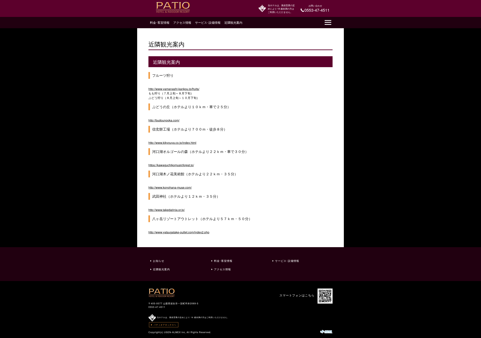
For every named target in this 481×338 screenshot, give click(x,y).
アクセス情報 (182, 22)
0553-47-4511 (156, 306)
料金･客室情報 (159, 22)
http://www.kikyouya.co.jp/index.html (172, 143)
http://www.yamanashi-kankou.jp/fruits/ (173, 89)
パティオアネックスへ (165, 324)
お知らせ (158, 261)
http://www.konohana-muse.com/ (170, 187)
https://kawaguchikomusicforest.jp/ (171, 165)
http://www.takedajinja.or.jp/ (166, 210)
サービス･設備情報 (208, 22)
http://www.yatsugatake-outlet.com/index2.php (178, 232)
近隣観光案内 (233, 22)
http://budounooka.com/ (163, 120)
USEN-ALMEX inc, (175, 332)
